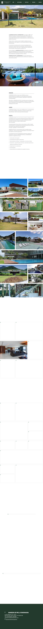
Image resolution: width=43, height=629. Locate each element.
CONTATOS (40, 2)
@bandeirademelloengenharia (11, 619)
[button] (19, 26)
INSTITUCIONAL (19, 2)
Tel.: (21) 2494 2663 (8, 616)
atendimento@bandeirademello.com (11, 617)
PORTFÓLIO (26, 2)
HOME (13, 2)
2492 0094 (15, 616)
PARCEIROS (33, 2)
